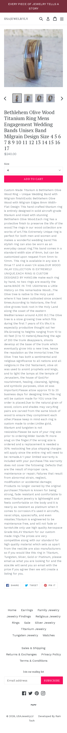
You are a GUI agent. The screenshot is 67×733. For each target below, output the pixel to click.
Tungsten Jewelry (25, 635)
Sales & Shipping (33, 648)
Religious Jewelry (48, 616)
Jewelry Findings (19, 616)
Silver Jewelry (45, 622)
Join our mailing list (33, 671)
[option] (17, 98)
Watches (49, 635)
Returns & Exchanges (21, 654)
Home (12, 610)
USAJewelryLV (16, 18)
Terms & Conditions (33, 660)
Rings (16, 622)
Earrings (27, 610)
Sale (27, 622)
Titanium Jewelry (33, 629)
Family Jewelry (48, 610)
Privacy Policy (51, 654)
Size (6, 163)
